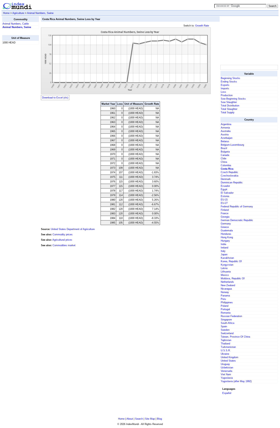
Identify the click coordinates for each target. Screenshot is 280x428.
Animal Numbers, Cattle (15, 23)
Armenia (225, 127)
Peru (223, 299)
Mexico (225, 275)
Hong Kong (227, 237)
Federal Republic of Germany (237, 206)
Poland (224, 305)
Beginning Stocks (230, 78)
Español (226, 393)
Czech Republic (229, 172)
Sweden (225, 329)
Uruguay (225, 364)
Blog (159, 418)
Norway (225, 292)
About (129, 418)
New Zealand (228, 285)
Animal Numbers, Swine (40, 13)
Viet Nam (226, 374)
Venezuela (226, 371)
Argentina (226, 124)
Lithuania (226, 271)
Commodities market (64, 245)
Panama (225, 295)
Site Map (150, 418)
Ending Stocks (229, 81)
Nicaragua (226, 288)
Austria (225, 134)
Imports (225, 88)
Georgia (225, 216)
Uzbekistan (227, 367)
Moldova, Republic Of (233, 278)
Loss (223, 91)
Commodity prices (63, 234)
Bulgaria (225, 151)
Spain (224, 326)
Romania (225, 312)
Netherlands (227, 281)
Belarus (225, 141)
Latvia (224, 268)
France (224, 213)
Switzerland (227, 333)
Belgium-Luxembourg (232, 144)
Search (139, 418)
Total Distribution (230, 105)
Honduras (226, 233)
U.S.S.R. (226, 350)
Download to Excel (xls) (55, 97)
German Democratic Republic (237, 220)
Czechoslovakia (229, 175)
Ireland (224, 247)
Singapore (226, 319)
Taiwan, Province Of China (235, 336)
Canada (225, 155)
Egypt (224, 189)
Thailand (225, 343)
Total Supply (227, 112)
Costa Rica (227, 168)
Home (6, 13)
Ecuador (225, 185)
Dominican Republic (232, 182)
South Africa (227, 323)
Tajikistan (226, 340)
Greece (225, 227)
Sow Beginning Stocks (233, 98)
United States (228, 360)
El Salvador (227, 192)
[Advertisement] (17, 104)
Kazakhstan (227, 257)
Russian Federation (231, 316)
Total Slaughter (229, 109)
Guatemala (227, 230)
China (224, 161)
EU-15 (224, 199)
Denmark (226, 179)
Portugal (225, 309)
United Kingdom (229, 357)
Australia (225, 131)
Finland (225, 209)
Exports (225, 85)
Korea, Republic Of (231, 261)
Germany (226, 223)
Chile (223, 158)
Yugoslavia (227, 377)
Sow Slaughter (229, 102)
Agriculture (18, 13)
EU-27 (224, 203)
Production (227, 95)
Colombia (226, 165)
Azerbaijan (226, 138)
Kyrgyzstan (227, 264)
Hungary (225, 240)
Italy (223, 251)
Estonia (225, 196)
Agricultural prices (62, 239)
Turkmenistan (228, 347)
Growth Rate (202, 25)
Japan (224, 254)
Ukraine (225, 353)
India (223, 244)
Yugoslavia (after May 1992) (236, 381)
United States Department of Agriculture (73, 229)
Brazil (224, 148)
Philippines (227, 302)
